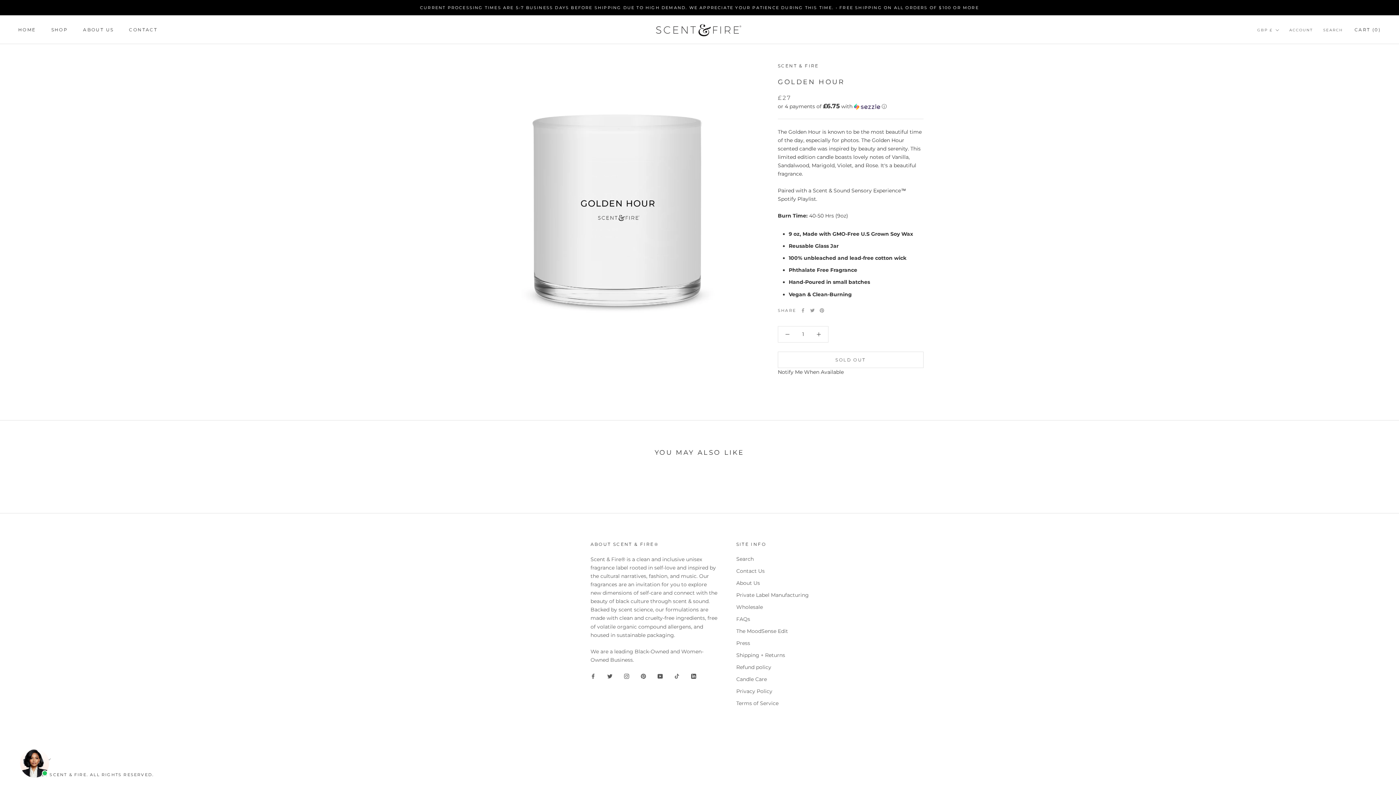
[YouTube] (660, 676)
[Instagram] (626, 676)
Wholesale (749, 607)
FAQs (743, 619)
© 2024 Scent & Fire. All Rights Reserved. (91, 774)
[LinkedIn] (693, 676)
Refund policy (753, 667)
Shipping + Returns (760, 655)
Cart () (1368, 29)
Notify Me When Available (811, 372)
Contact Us (750, 571)
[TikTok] (676, 676)
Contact (143, 29)
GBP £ (1265, 30)
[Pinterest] (822, 310)
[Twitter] (812, 310)
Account (1301, 30)
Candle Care (751, 679)
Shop (59, 29)
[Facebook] (803, 310)
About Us (98, 29)
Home (27, 29)
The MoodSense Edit (762, 631)
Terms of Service (757, 703)
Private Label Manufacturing (772, 595)
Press (743, 643)
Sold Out (850, 360)
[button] (851, 106)
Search (1333, 30)
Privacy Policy (754, 691)
